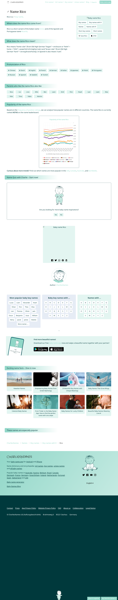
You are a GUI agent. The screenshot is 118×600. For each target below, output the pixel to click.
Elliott (27, 311)
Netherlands (52, 475)
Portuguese (97, 70)
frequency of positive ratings (29, 110)
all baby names (16, 468)
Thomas (19, 311)
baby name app (55, 343)
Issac (27, 315)
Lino (27, 92)
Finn (71, 92)
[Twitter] (83, 474)
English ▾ (89, 483)
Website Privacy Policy (47, 508)
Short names (97, 31)
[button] (45, 242)
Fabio (29, 96)
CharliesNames (62, 285)
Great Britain (34, 475)
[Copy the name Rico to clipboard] (66, 260)
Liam (97, 92)
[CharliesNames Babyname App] (15, 2)
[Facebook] (87, 474)
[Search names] (91, 2)
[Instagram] (95, 474)
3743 (94, 36)
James (26, 320)
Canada (73, 171)
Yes (56, 215)
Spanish (23, 75)
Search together (93, 598)
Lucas (11, 303)
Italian (64, 70)
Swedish (34, 75)
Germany (24, 475)
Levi (89, 92)
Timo (20, 96)
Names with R (91, 27)
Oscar (11, 315)
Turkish (45, 75)
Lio (20, 92)
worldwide (93, 171)
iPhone (39, 462)
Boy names (68, 2)
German (54, 70)
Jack (34, 311)
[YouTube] (91, 474)
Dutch (22, 70)
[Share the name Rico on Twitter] (55, 260)
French (43, 70)
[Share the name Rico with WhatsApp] (59, 260)
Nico (11, 92)
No (61, 215)
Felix (11, 96)
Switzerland (16, 478)
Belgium (43, 473)
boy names (48, 466)
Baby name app (105, 2)
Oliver (14, 307)
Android (29, 462)
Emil (62, 92)
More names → (23, 324)
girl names (39, 466)
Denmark (10, 475)
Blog (87, 2)
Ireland (43, 475)
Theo (26, 307)
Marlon (39, 96)
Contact (10, 508)
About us (66, 508)
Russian (12, 75)
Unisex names (79, 2)
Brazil (49, 473)
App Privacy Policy (29, 508)
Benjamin (19, 315)
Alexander (26, 303)
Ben (45, 92)
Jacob (19, 320)
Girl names (59, 2)
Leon (53, 92)
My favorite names (108, 598)
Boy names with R (95, 22)
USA (67, 171)
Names (81, 27)
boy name (19, 17)
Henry (12, 320)
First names (49, 2)
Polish (85, 70)
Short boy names (84, 31)
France (17, 475)
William (34, 315)
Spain (9, 478)
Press (17, 508)
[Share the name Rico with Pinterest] (62, 260)
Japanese (75, 70)
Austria (36, 473)
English (32, 70)
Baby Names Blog (14, 486)
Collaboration (78, 508)
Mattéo (33, 320)
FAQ (59, 508)
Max (106, 92)
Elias (33, 307)
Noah (80, 92)
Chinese (12, 70)
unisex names (59, 466)
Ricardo (24, 31)
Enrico (41, 29)
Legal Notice (91, 508)
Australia (80, 171)
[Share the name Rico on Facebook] (52, 260)
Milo (36, 92)
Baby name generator (15, 482)
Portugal (61, 475)
